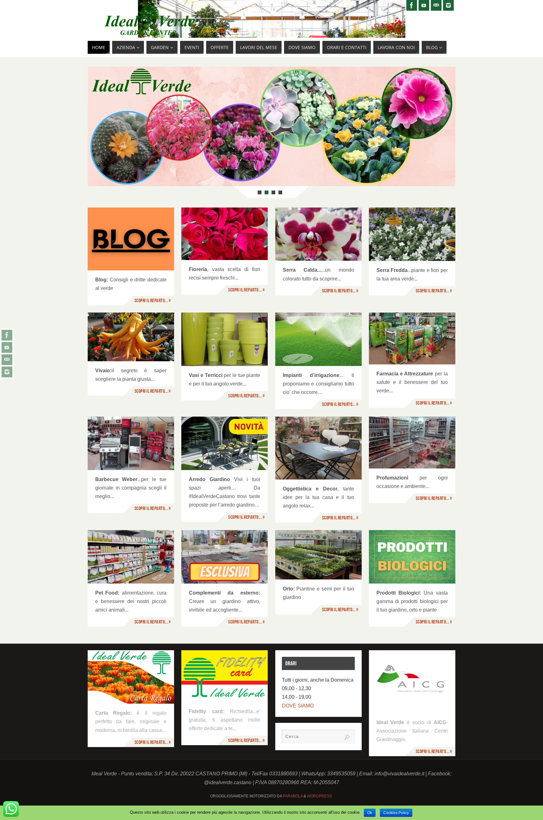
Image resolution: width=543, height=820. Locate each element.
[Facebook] (7, 335)
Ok (369, 813)
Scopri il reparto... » (152, 300)
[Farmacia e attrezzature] (412, 338)
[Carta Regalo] (131, 677)
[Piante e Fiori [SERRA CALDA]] (318, 234)
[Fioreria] (224, 234)
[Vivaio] (131, 337)
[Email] (7, 359)
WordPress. (320, 796)
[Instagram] (7, 372)
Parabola (293, 796)
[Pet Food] (131, 557)
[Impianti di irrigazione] (318, 339)
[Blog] (131, 239)
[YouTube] (7, 347)
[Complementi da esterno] (224, 557)
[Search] (347, 737)
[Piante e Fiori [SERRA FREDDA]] (412, 234)
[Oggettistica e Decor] (318, 448)
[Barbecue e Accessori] (131, 443)
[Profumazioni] (412, 442)
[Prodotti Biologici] (412, 557)
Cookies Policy (396, 813)
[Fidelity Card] (224, 676)
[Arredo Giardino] (224, 443)
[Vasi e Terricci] (224, 339)
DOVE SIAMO (298, 705)
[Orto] (318, 554)
